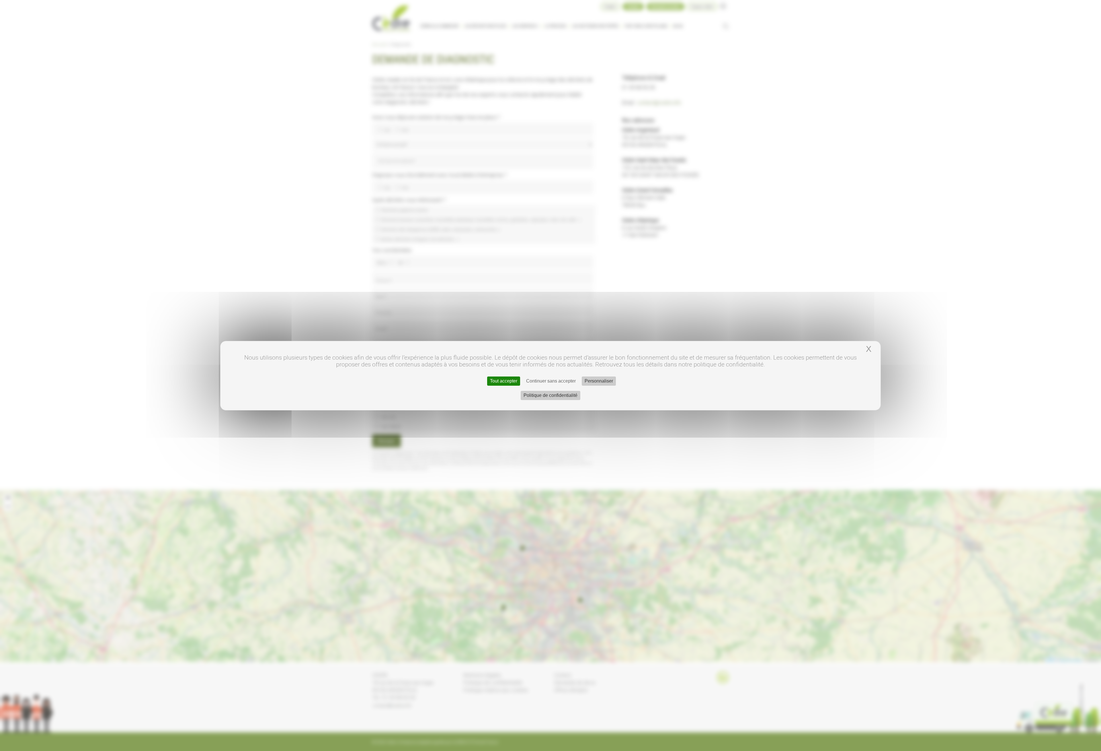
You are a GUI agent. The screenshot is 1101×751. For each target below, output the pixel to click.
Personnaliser (599, 381)
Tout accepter (503, 381)
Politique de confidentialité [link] (550, 395)
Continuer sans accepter (551, 381)
